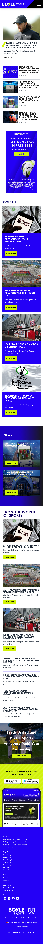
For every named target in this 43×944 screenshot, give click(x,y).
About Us (6, 883)
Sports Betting (7, 855)
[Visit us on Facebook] (5, 898)
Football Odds (7, 857)
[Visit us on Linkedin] (17, 898)
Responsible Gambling (9, 888)
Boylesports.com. (19, 932)
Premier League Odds (9, 865)
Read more (9, 557)
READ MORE (11, 254)
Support (5, 878)
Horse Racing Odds (8, 860)
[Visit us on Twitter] (9, 898)
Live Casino (6, 867)
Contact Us (6, 880)
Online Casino (7, 870)
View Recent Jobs (8, 890)
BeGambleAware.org (31, 922)
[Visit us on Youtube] (13, 898)
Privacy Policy (7, 885)
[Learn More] (12, 781)
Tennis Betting (7, 862)
